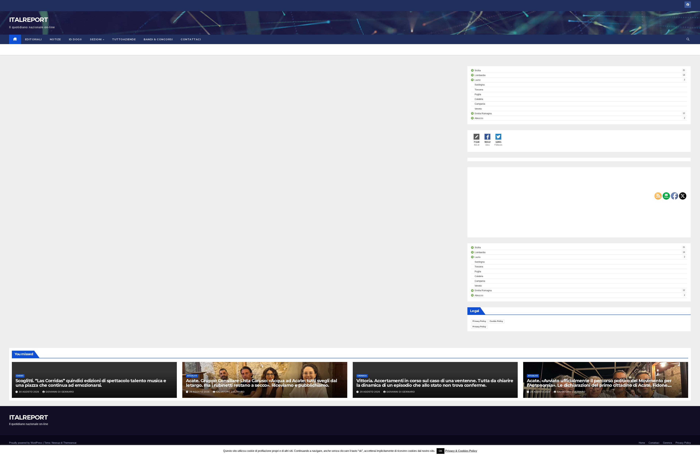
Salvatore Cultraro (230, 392)
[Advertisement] (501, 205)
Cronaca (362, 376)
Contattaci (191, 39)
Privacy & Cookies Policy (461, 450)
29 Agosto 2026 (199, 392)
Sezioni (96, 39)
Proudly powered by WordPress (26, 442)
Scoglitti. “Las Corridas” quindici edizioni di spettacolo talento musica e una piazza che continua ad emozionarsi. (90, 383)
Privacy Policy (479, 321)
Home (642, 442)
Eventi (20, 376)
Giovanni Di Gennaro (60, 392)
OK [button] (440, 451)
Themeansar (69, 442)
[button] (688, 39)
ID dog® (75, 39)
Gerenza (667, 442)
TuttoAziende (124, 39)
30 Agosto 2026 (29, 392)
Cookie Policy (496, 321)
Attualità (192, 376)
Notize (55, 39)
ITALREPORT (28, 20)
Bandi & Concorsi (158, 39)
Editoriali (33, 39)
